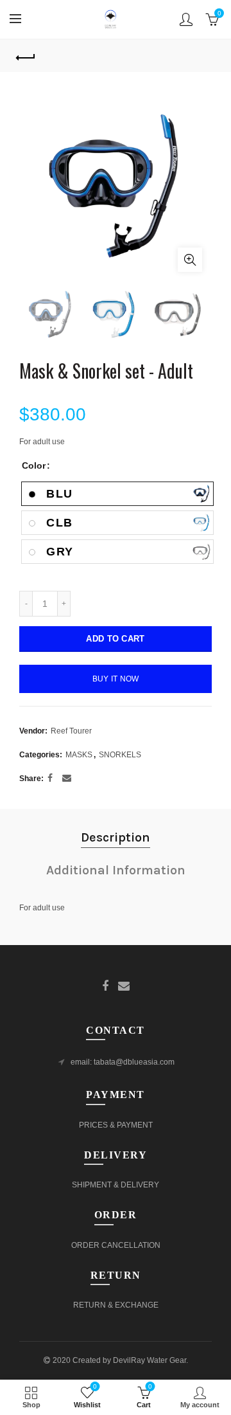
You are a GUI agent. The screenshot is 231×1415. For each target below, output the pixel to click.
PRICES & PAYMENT (116, 1125)
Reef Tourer (71, 730)
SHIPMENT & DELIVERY (115, 1184)
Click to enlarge (190, 260)
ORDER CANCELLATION (115, 1245)
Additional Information (115, 870)
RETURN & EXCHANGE (115, 1305)
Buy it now (115, 678)
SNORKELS (120, 754)
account (186, 19)
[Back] (26, 56)
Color (34, 465)
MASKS (78, 754)
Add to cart (115, 639)
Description (115, 837)
